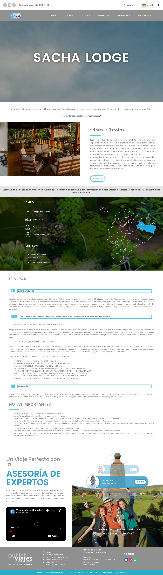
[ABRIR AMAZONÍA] (130, 16)
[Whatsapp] (5, 5)
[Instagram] (14, 5)
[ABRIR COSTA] (90, 16)
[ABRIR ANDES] (73, 16)
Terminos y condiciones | (46, 573)
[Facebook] (10, 5)
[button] (2, 149)
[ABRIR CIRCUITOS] (150, 16)
